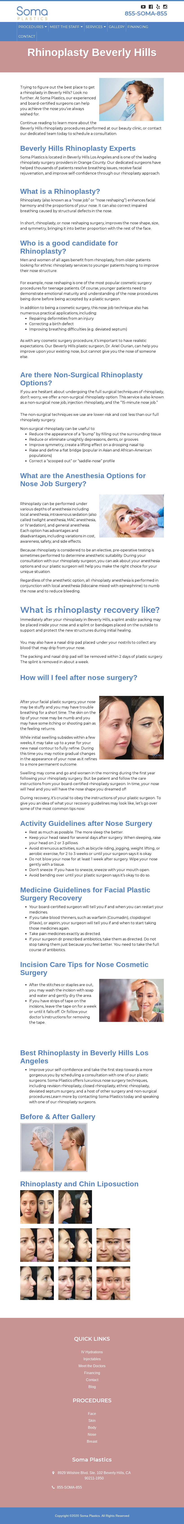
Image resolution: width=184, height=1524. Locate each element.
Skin (92, 1421)
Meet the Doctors (92, 1366)
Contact (26, 36)
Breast (92, 1441)
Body (92, 1427)
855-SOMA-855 (146, 13)
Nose (92, 1434)
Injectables (92, 1359)
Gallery (117, 27)
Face (92, 1414)
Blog (92, 1387)
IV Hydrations (92, 1352)
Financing (137, 27)
